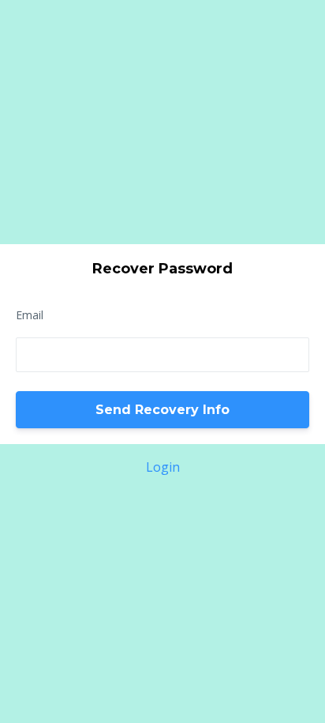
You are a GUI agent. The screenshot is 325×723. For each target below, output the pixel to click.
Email (29, 314)
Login (163, 467)
